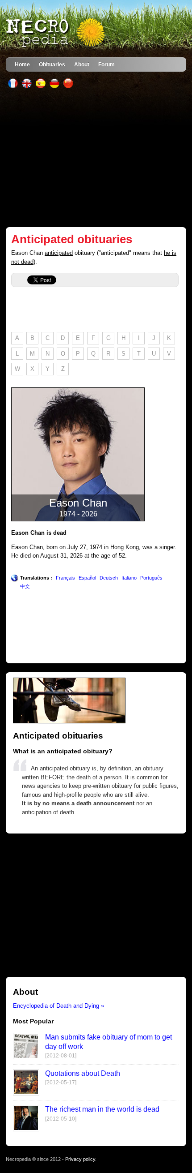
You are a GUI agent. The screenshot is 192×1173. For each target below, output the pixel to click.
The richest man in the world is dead (102, 1109)
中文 (25, 586)
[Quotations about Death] (26, 1093)
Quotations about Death (82, 1073)
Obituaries (52, 64)
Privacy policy (80, 1159)
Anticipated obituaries (71, 239)
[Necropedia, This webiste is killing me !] (56, 33)
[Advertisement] (96, 157)
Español (87, 577)
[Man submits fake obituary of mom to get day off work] (26, 1057)
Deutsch (109, 577)
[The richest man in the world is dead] (26, 1129)
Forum (106, 64)
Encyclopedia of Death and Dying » (58, 1005)
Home (22, 64)
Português (151, 577)
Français (65, 577)
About (81, 64)
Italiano (129, 577)
